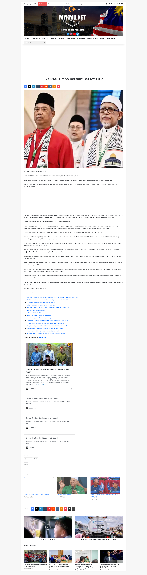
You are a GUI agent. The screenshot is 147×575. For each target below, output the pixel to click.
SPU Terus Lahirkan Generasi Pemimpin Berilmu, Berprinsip (63, 4)
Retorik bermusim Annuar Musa (65, 494)
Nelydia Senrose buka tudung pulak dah (39, 315)
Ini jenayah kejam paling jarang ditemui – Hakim (41, 302)
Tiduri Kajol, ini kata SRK (34, 313)
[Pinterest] (42, 86)
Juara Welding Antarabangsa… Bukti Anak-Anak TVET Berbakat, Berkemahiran (110, 566)
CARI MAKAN (70, 38)
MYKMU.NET (43, 337)
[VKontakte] (50, 86)
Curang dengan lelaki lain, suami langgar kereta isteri (43, 331)
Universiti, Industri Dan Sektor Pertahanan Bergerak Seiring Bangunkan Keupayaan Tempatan (84, 566)
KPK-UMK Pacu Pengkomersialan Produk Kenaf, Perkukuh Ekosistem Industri (59, 566)
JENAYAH (53, 38)
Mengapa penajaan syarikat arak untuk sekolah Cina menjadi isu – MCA (48, 326)
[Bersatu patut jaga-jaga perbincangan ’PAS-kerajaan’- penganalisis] (106, 485)
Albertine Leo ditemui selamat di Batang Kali (40, 318)
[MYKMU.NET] (73, 21)
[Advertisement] (73, 59)
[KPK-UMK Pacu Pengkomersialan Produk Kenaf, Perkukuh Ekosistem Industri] (60, 556)
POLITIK (69, 74)
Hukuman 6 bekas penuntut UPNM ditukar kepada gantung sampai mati (48, 307)
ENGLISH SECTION (92, 38)
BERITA (27, 38)
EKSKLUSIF (45, 38)
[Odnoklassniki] (54, 86)
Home (59, 74)
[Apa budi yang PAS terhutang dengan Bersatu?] (39, 485)
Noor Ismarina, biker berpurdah (36, 310)
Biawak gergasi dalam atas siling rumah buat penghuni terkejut (45, 328)
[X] (29, 86)
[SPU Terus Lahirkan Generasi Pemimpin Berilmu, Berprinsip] (35, 556)
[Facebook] (25, 86)
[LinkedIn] (33, 86)
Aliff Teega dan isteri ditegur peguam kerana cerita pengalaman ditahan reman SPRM (52, 297)
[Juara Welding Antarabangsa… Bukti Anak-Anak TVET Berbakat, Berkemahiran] (111, 556)
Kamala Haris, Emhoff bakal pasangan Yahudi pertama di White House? (48, 320)
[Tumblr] (38, 86)
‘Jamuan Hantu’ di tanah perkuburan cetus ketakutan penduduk (45, 323)
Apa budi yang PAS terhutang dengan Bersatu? (37, 494)
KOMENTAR (80, 38)
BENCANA (35, 38)
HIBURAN (61, 38)
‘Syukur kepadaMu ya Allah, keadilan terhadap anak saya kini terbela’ (47, 300)
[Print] (73, 509)
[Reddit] (46, 86)
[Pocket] (58, 86)
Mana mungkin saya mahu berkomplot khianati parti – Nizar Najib (46, 333)
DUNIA (102, 38)
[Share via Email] (69, 509)
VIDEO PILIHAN (111, 38)
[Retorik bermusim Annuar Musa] (73, 485)
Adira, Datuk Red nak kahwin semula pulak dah (41, 305)
